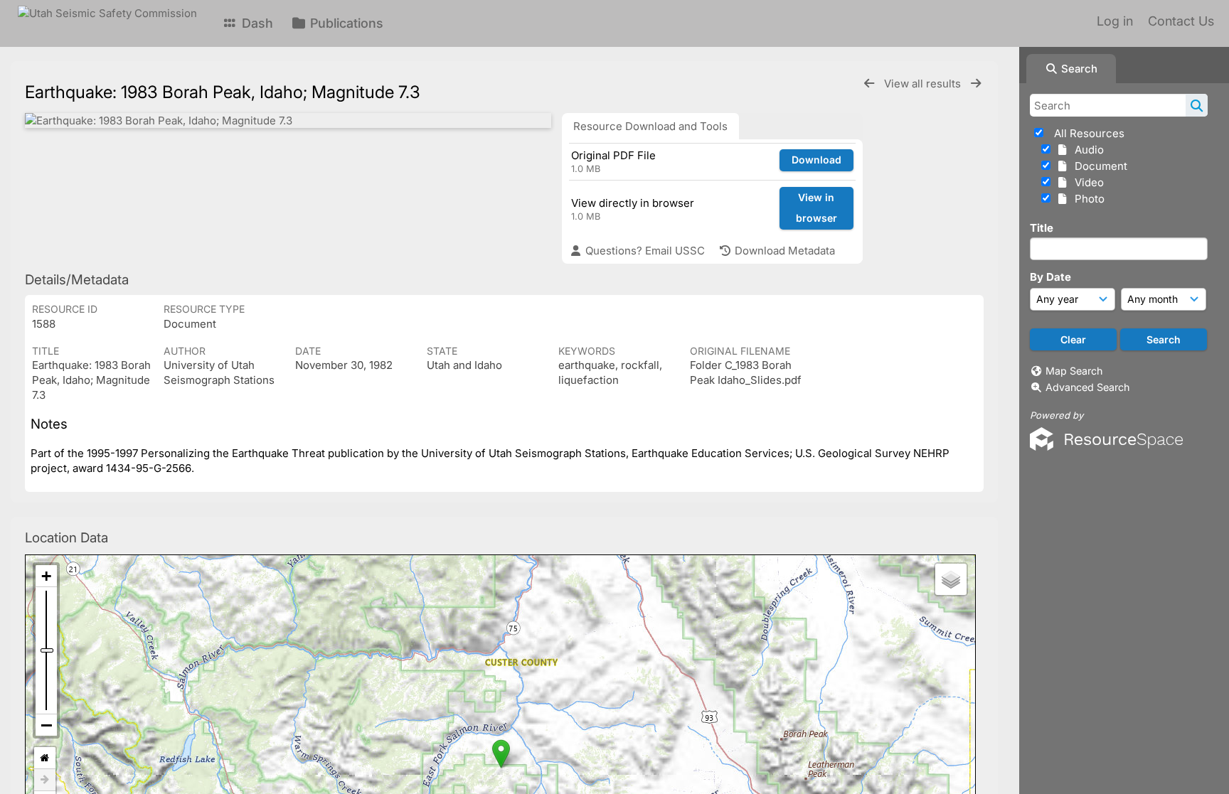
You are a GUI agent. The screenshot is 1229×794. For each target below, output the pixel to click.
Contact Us (1181, 21)
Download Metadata (783, 250)
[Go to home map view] (44, 758)
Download (816, 160)
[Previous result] (869, 83)
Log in (1115, 21)
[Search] (1197, 105)
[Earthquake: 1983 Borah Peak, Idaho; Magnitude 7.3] (288, 120)
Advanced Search (1087, 387)
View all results (924, 83)
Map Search (1074, 371)
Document (1098, 166)
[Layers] (951, 579)
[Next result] (976, 83)
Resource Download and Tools (650, 126)
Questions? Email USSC (643, 250)
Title (1041, 228)
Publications (345, 23)
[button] (501, 753)
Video (1086, 182)
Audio (1086, 149)
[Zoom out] (46, 725)
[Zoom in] (46, 576)
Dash (255, 23)
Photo (1087, 198)
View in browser (816, 207)
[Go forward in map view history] (44, 780)
